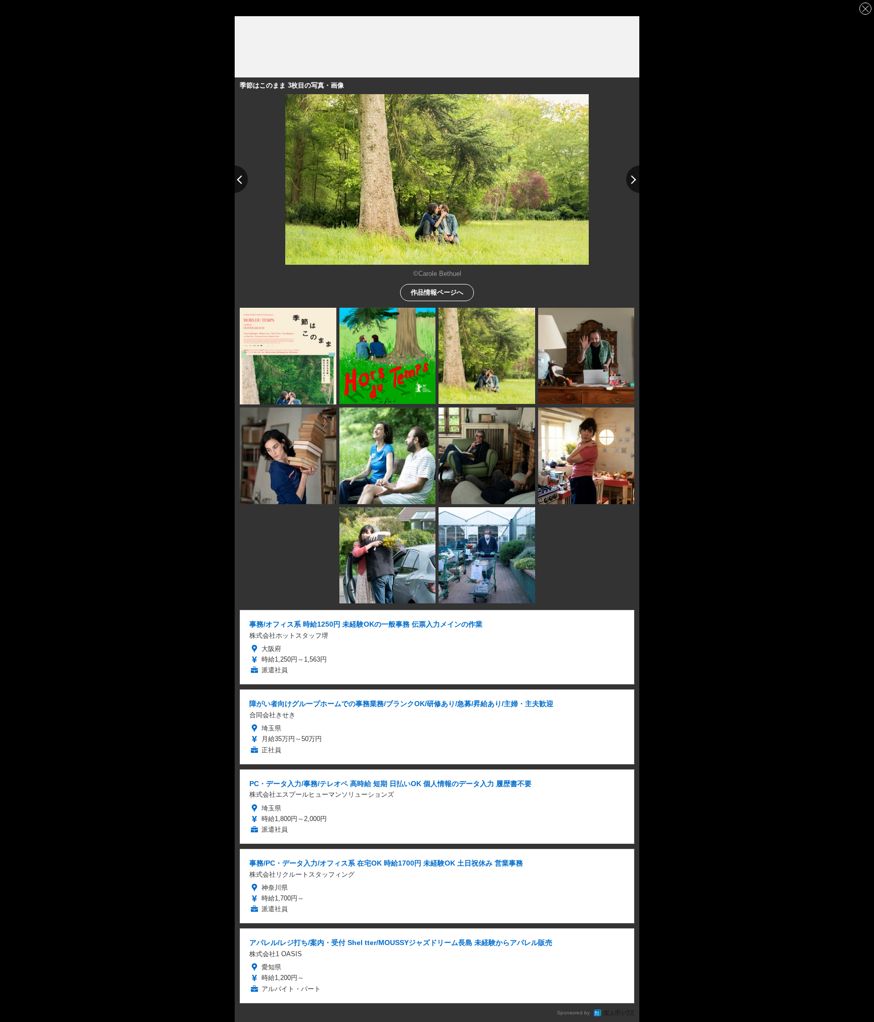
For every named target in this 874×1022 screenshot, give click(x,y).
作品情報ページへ (437, 292)
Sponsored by (573, 1012)
